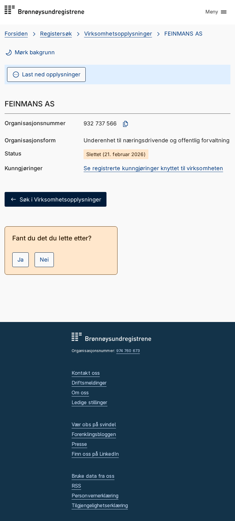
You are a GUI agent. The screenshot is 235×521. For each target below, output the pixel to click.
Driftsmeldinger (89, 383)
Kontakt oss (86, 373)
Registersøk (56, 33)
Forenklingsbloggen (94, 434)
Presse (79, 444)
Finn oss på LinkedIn (95, 454)
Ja (20, 259)
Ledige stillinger (89, 402)
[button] (216, 12)
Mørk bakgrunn (35, 52)
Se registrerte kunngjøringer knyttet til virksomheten (153, 168)
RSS (76, 486)
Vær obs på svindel (94, 424)
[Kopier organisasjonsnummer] (125, 124)
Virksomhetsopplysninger (118, 33)
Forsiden (16, 33)
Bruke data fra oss (93, 476)
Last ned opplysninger (51, 74)
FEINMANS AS (183, 33)
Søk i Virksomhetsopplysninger (60, 199)
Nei (44, 259)
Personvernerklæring (95, 495)
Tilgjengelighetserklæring (100, 505)
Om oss (80, 392)
